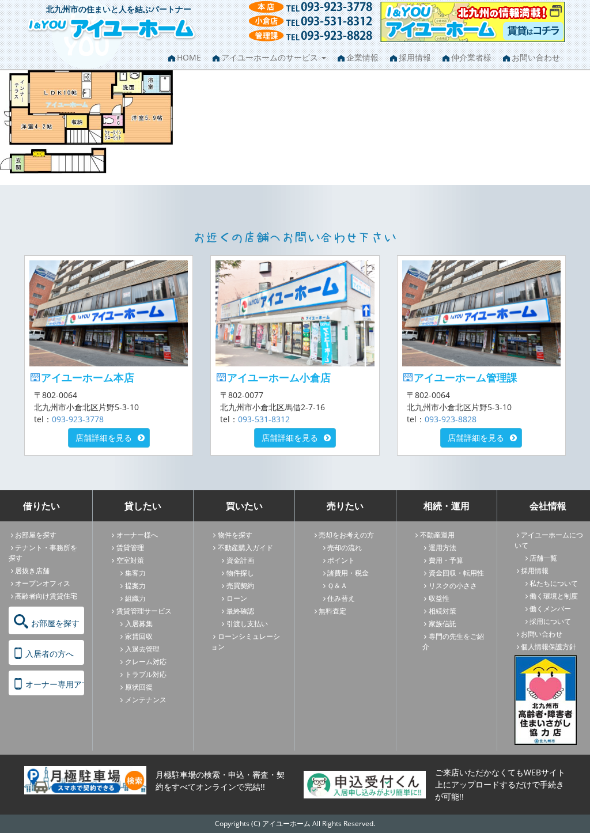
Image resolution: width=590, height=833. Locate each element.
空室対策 (130, 560)
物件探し (240, 573)
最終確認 (240, 611)
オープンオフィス (42, 583)
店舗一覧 (543, 558)
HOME (189, 57)
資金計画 (240, 560)
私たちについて (554, 583)
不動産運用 (437, 535)
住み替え (341, 598)
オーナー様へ (137, 535)
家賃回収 (139, 636)
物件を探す (235, 535)
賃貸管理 (130, 547)
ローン (236, 598)
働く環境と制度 (554, 596)
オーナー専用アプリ (54, 684)
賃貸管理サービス (144, 611)
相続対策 (442, 611)
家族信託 (442, 623)
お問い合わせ (536, 57)
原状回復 (139, 687)
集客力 (135, 573)
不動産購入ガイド (245, 547)
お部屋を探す (35, 535)
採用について (550, 621)
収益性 (439, 598)
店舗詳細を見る (103, 437)
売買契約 (240, 585)
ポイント (341, 560)
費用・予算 (446, 560)
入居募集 (139, 623)
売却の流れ (344, 547)
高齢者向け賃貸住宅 (46, 596)
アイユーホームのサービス (270, 57)
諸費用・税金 (348, 573)
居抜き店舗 (32, 570)
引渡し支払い (247, 623)
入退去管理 (142, 649)
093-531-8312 (264, 419)
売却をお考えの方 (346, 535)
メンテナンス (146, 700)
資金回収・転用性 (456, 573)
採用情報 (415, 57)
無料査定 (332, 611)
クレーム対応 (146, 662)
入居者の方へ (49, 653)
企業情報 (362, 57)
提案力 (135, 585)
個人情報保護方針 (548, 647)
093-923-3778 (78, 419)
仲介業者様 (471, 57)
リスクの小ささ (453, 585)
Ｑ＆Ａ (337, 585)
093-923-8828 (450, 419)
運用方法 (442, 547)
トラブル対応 (146, 674)
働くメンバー (550, 609)
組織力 (135, 598)
